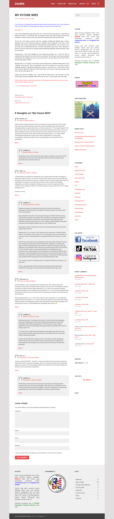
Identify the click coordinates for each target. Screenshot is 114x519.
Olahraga (78, 197)
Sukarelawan (79, 212)
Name (17, 430)
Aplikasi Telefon (80, 170)
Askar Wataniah (80, 178)
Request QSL (72, 4)
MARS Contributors (81, 150)
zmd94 (32, 18)
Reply (17, 143)
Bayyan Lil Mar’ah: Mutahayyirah (85, 146)
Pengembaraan (79, 201)
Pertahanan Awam (80, 204)
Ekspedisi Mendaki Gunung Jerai (24, 96)
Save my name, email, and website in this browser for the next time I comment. (39, 453)
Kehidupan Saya (24, 86)
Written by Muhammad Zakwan (23, 516)
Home (53, 4)
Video (76, 220)
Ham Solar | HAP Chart (88, 284)
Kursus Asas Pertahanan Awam (84, 142)
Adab (76, 166)
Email (17, 438)
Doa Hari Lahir (79, 132)
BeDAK (77, 182)
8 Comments (33, 86)
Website (17, 445)
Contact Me (61, 4)
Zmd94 (19, 4)
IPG (76, 185)
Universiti (78, 216)
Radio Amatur (79, 208)
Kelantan (77, 193)
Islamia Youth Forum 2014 (22, 101)
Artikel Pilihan (79, 174)
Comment (18, 411)
